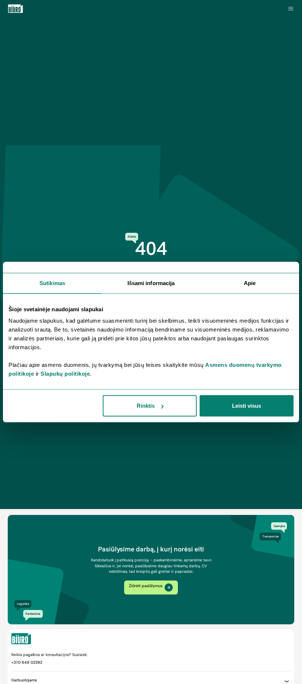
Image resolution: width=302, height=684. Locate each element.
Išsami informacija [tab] (151, 283)
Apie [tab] (250, 283)
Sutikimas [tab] (52, 283)
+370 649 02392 (26, 662)
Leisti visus (246, 406)
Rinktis (146, 406)
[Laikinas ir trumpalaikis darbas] (15, 8)
